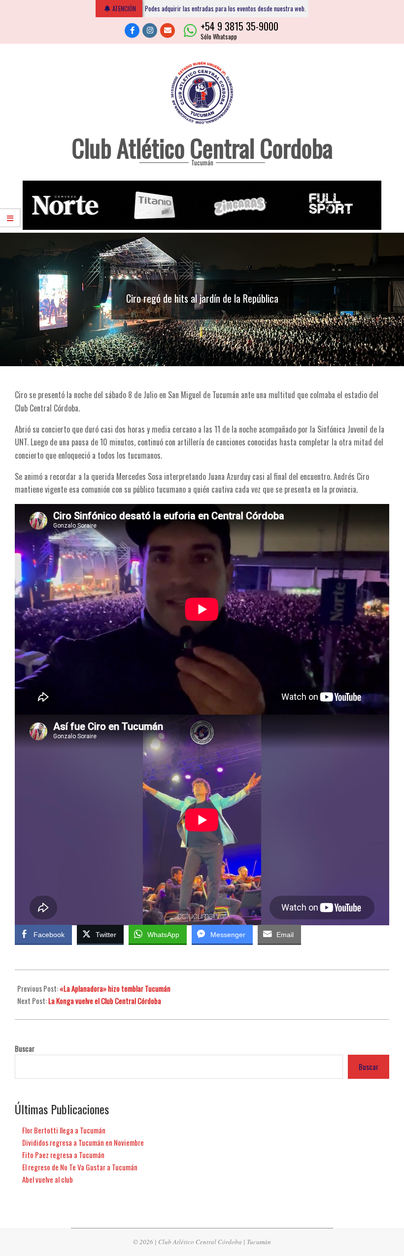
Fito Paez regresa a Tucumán (63, 1154)
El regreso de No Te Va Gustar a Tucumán (79, 1167)
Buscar (24, 1048)
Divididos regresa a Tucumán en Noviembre (83, 1142)
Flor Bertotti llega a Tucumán (63, 1130)
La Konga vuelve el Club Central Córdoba (104, 1000)
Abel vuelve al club (47, 1179)
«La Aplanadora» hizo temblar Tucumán (115, 988)
